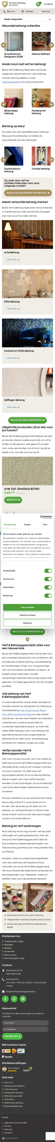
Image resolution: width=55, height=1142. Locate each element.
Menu (50, 4)
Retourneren (10, 955)
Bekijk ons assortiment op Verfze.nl (27, 193)
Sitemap (8, 1129)
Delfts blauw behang (13, 1103)
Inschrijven (11, 1036)
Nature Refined (41, 54)
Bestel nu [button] (12, 500)
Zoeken (29, 11)
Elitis (10, 714)
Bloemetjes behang (11, 112)
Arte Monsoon (11, 1089)
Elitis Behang (12, 302)
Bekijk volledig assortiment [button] (26, 420)
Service (46, 11)
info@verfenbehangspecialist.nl (20, 992)
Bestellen (8, 945)
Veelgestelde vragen (14, 941)
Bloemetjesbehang (13, 1106)
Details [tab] (27, 524)
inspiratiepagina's (11, 82)
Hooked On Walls (22, 714)
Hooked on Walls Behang (19, 351)
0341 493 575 (12, 979)
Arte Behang (11, 252)
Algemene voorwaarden (15, 1123)
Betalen (8, 948)
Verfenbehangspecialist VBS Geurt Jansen (13, 4)
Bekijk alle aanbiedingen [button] (26, 632)
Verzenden (9, 952)
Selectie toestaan (28, 615)
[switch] (48, 579)
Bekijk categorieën (13, 19)
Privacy (7, 1126)
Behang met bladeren (14, 1086)
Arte (22, 710)
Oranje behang (41, 169)
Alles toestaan (27, 607)
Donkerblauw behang (12, 170)
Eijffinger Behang (14, 400)
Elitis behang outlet (13, 1096)
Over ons (8, 1083)
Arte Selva (9, 1099)
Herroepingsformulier (14, 958)
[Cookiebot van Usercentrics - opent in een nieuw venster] (40, 517)
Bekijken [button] (12, 260)
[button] (5, 999)
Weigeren (27, 623)
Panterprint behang (39, 112)
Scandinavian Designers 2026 (13, 55)
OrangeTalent (11, 1138)
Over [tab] (45, 524)
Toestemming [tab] (9, 524)
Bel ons (11, 11)
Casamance (32, 710)
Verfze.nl (8, 1133)
